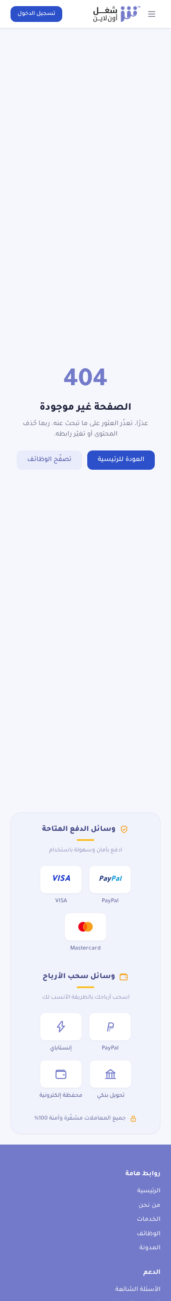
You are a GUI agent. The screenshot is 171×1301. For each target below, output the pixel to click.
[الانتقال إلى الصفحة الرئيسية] (116, 14)
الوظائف (148, 1234)
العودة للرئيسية (121, 460)
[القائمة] (151, 14)
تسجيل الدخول (36, 14)
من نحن (149, 1205)
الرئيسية (148, 1191)
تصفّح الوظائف (49, 460)
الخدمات (148, 1219)
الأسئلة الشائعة (137, 1290)
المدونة (149, 1248)
